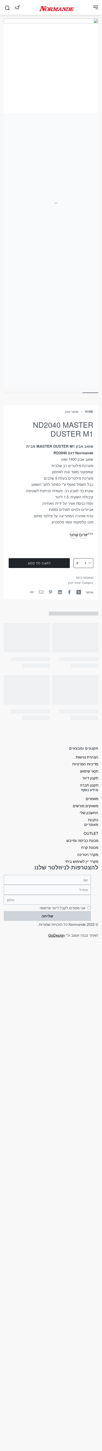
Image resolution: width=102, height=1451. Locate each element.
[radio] (83, 534)
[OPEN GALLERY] (51, 203)
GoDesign (56, 935)
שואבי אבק (71, 411)
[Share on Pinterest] (50, 592)
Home (89, 411)
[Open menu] (95, 7)
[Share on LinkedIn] (60, 592)
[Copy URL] (31, 592)
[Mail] (41, 592)
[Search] (7, 7)
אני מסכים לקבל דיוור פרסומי (62, 907)
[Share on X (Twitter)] (78, 592)
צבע (90, 534)
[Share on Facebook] (69, 592)
